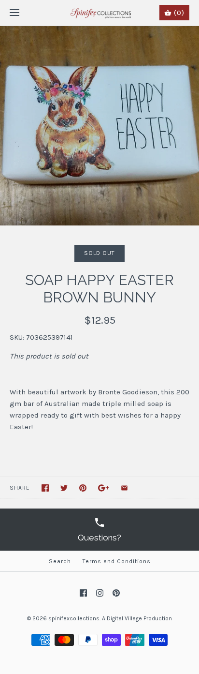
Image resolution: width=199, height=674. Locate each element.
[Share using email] (124, 488)
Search (60, 561)
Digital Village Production (139, 618)
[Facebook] (83, 593)
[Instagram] (99, 593)
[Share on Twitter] (64, 488)
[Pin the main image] (82, 488)
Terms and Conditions (117, 561)
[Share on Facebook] (45, 488)
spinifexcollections (74, 618)
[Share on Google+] (103, 488)
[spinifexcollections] (99, 13)
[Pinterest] (116, 593)
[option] (99, 125)
